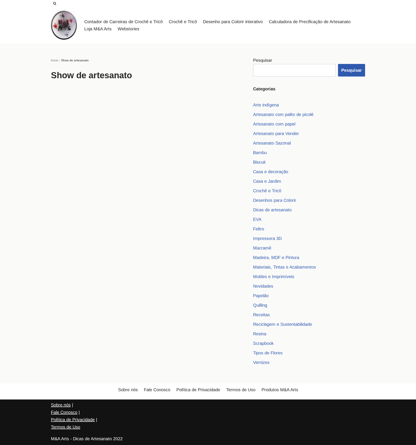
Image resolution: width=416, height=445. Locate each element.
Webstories (128, 28)
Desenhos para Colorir (274, 200)
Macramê (262, 248)
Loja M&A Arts (98, 28)
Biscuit (259, 162)
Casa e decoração (270, 171)
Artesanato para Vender (276, 133)
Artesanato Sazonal (272, 143)
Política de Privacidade (198, 389)
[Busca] (54, 3)
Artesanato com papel (274, 124)
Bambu (260, 152)
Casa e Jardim (267, 181)
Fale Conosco (157, 389)
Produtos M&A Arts (280, 389)
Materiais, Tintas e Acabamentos (284, 267)
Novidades (263, 286)
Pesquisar (262, 60)
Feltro (258, 229)
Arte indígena (266, 105)
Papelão (261, 295)
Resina (259, 333)
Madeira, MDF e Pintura (276, 257)
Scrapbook (263, 343)
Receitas (261, 314)
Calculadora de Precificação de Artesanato (310, 21)
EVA (257, 219)
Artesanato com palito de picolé (283, 114)
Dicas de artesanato (272, 209)
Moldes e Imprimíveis (273, 276)
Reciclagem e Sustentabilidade (282, 324)
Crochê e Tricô (183, 21)
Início (54, 60)
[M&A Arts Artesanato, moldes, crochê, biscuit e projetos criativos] (64, 25)
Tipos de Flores (268, 352)
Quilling (260, 305)
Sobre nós (128, 389)
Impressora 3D (267, 238)
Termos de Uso (240, 389)
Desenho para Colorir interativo (233, 21)
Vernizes (261, 362)
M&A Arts (60, 438)
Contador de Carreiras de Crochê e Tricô (123, 21)
